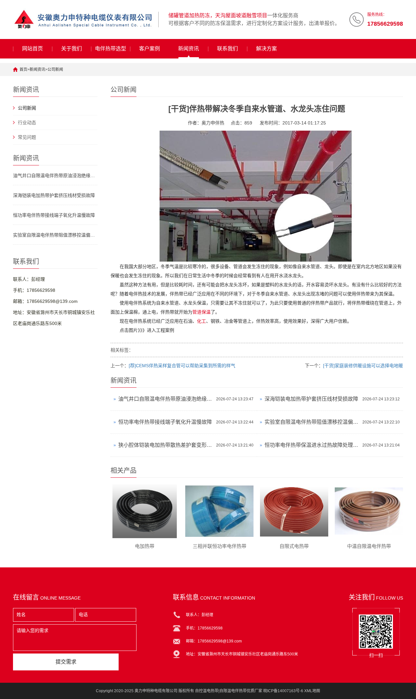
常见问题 (27, 137)
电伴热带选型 (110, 48)
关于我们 (71, 48)
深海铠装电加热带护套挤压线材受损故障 (54, 195)
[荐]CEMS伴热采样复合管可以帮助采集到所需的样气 (182, 365)
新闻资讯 (188, 48)
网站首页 (32, 48)
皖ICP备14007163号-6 (283, 691)
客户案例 (149, 48)
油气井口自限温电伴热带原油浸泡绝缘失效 (55, 175)
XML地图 (312, 691)
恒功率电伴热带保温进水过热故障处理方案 (312, 445)
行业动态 (27, 122)
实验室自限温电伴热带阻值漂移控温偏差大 (55, 235)
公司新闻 (55, 69)
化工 (201, 321)
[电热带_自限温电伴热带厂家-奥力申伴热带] (83, 19)
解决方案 (266, 48)
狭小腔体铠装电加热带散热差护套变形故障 (165, 445)
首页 (23, 69)
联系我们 (227, 48)
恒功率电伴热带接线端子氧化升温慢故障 (54, 215)
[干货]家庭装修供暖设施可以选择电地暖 (363, 365)
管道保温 (201, 312)
